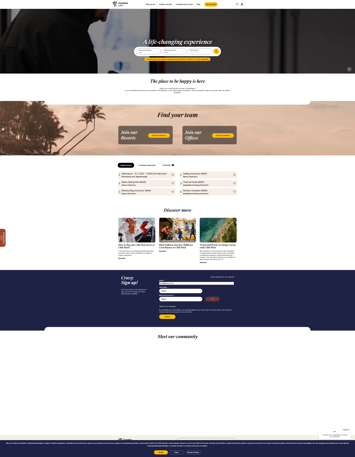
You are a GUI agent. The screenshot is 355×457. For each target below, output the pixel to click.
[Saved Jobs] (237, 4)
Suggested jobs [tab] (126, 165)
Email (162, 280)
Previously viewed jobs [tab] (147, 165)
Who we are (150, 4)
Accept (160, 452)
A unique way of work (184, 4)
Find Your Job (194, 50)
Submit (167, 317)
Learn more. (205, 59)
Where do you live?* (170, 50)
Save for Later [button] (172, 175)
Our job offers (211, 4)
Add (212, 299)
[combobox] (180, 291)
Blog (198, 4)
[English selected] (241, 4)
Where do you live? (167, 295)
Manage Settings (193, 452)
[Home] (120, 4)
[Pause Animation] (349, 69)
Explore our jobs (165, 4)
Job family (163, 287)
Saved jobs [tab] (167, 165)
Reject (176, 452)
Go (216, 51)
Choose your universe (144, 50)
